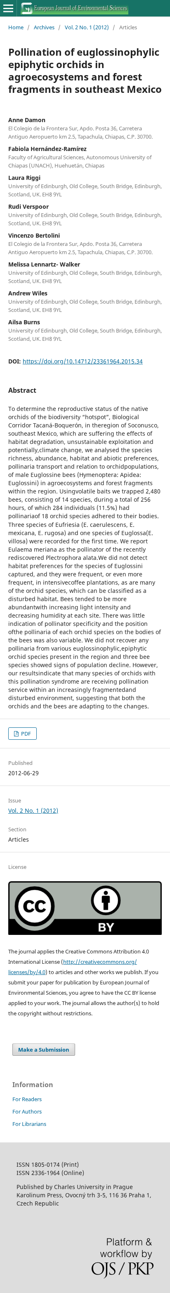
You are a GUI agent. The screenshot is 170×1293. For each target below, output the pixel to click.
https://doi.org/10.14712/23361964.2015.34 (83, 361)
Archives (44, 27)
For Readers (27, 1099)
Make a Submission (43, 1049)
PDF (25, 733)
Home (16, 27)
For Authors (27, 1111)
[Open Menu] (8, 8)
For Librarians (29, 1124)
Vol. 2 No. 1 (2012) (87, 27)
